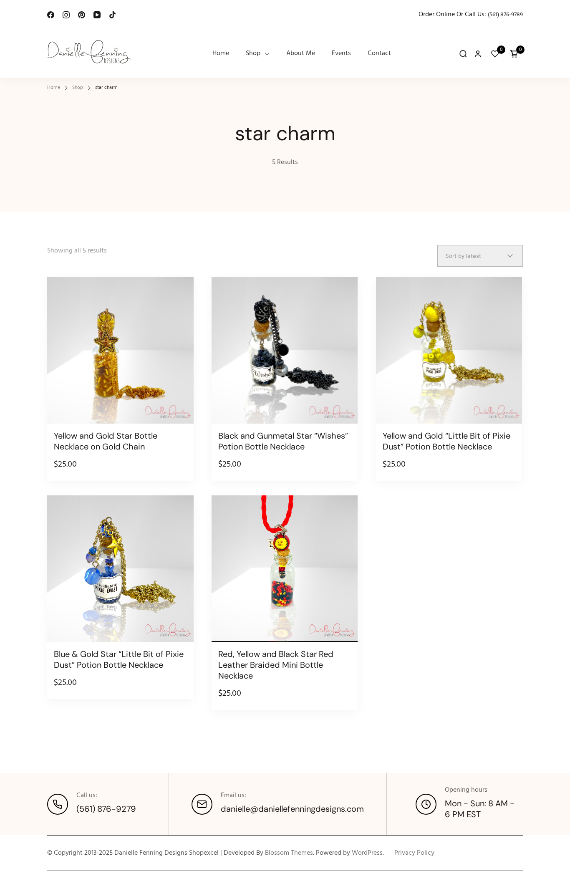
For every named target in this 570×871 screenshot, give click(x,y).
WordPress (367, 853)
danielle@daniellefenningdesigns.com (292, 808)
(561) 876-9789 (505, 15)
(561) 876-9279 (106, 808)
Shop (253, 53)
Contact (379, 53)
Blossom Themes (289, 853)
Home (220, 53)
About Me (300, 53)
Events (341, 53)
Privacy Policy (414, 853)
